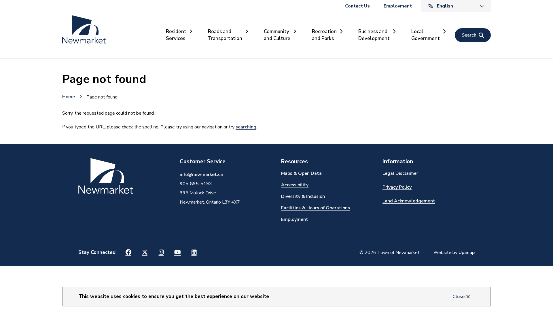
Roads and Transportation (225, 35)
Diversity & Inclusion (303, 196)
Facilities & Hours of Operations (315, 208)
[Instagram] (161, 252)
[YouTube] (177, 252)
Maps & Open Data (301, 173)
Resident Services (176, 35)
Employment (398, 6)
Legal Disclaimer (400, 173)
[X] (144, 252)
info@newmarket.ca (201, 174)
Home (68, 97)
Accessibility (294, 185)
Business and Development (374, 35)
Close (458, 296)
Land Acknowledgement (408, 201)
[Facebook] (128, 252)
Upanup (467, 252)
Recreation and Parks (324, 35)
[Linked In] (194, 252)
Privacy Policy (397, 187)
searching (246, 127)
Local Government (425, 35)
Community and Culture (277, 35)
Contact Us (357, 6)
